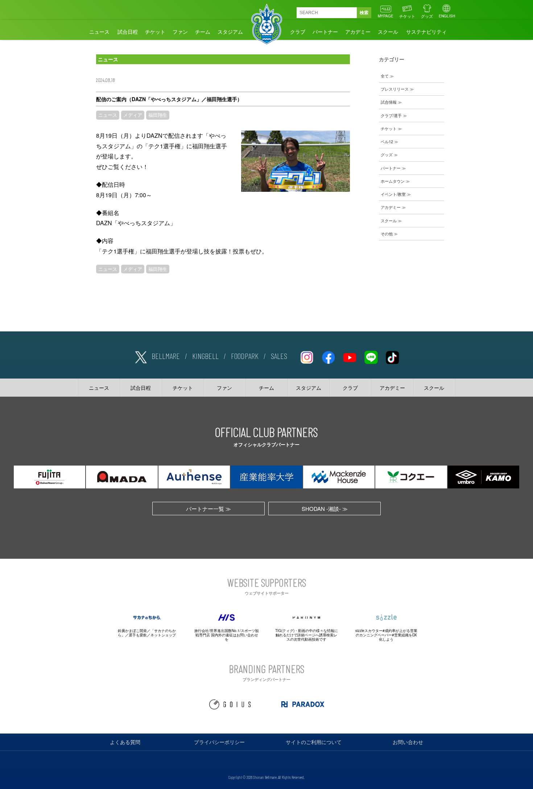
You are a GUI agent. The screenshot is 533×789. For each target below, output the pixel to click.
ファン (180, 31)
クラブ (297, 31)
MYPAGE (385, 15)
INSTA (306, 356)
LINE (371, 356)
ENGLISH (447, 15)
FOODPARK (245, 355)
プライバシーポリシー (219, 741)
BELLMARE (166, 355)
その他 (387, 233)
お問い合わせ (408, 741)
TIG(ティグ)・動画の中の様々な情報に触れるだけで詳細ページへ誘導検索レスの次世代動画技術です (306, 635)
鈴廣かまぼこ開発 (132, 630)
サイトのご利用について (314, 741)
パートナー (325, 31)
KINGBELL (205, 355)
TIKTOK (392, 356)
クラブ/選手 (391, 115)
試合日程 (127, 31)
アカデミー (358, 31)
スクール (388, 31)
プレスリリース (395, 89)
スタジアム (230, 31)
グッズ (427, 16)
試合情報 (389, 102)
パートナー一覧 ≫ (208, 508)
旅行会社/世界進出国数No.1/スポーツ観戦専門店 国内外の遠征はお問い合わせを (226, 635)
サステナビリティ (426, 31)
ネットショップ (163, 634)
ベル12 (387, 141)
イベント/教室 (393, 194)
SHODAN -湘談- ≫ (325, 508)
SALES (279, 355)
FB (328, 356)
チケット (407, 16)
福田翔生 (157, 115)
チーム (202, 31)
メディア (132, 115)
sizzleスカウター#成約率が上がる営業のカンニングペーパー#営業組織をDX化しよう (386, 635)
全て (385, 76)
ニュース (99, 31)
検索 (364, 12)
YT (349, 356)
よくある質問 (125, 741)
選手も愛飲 (138, 634)
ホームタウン (393, 181)
